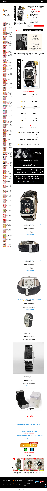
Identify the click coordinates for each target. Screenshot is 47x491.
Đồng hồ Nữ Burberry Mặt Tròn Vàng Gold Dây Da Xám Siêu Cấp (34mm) (9, 153)
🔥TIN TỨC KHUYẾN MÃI (6, 15)
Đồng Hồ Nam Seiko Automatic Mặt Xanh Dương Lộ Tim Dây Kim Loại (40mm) (29, 460)
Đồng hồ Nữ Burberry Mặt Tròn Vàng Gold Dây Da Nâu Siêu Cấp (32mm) (9, 166)
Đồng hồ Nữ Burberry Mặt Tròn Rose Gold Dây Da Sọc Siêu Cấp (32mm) (9, 134)
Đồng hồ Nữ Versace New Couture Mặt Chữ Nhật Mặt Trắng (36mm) (9, 235)
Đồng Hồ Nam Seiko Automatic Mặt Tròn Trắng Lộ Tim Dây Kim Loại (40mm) (39, 460)
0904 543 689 (20, 484)
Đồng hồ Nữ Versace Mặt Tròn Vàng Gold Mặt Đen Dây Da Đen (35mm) (9, 42)
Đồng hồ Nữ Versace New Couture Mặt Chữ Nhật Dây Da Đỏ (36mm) (9, 230)
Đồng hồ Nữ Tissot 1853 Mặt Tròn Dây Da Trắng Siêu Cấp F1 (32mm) (9, 93)
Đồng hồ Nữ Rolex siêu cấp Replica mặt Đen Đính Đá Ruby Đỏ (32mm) (9, 97)
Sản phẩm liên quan (29, 455)
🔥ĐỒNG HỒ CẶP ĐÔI (6, 11)
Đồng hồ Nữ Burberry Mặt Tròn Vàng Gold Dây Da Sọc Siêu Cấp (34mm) (9, 139)
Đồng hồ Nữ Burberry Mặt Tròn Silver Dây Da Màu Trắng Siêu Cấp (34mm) (9, 162)
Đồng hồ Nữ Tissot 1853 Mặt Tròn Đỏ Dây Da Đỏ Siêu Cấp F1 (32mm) (9, 74)
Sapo (29, 489)
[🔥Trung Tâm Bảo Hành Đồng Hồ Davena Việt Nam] (25, 483)
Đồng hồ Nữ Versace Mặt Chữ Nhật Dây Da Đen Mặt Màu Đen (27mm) (9, 23)
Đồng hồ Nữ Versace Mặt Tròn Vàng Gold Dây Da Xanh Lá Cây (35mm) (9, 51)
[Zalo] (45, 486)
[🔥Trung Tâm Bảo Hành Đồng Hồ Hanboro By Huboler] (25, 485)
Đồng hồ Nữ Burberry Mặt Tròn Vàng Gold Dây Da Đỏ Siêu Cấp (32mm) (9, 125)
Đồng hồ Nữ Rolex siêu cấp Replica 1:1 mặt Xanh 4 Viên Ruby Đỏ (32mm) (9, 121)
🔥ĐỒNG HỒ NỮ (5, 9)
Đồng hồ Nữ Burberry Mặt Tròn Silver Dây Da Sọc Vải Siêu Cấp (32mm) (9, 130)
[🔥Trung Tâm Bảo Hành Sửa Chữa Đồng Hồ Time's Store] (25, 480)
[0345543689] (45, 488)
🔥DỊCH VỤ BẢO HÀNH (6, 14)
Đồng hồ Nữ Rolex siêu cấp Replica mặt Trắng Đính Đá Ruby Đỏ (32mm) (9, 102)
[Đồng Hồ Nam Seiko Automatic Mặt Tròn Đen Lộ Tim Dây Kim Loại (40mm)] (18, 464)
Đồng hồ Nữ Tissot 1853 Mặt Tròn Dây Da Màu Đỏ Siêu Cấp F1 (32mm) (9, 65)
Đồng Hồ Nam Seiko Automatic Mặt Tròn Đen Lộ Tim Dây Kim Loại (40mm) (18, 473)
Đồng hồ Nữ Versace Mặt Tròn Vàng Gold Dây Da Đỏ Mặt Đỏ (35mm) (9, 37)
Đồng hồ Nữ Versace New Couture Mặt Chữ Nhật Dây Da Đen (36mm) (9, 239)
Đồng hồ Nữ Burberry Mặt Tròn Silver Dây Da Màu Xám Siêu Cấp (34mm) (9, 157)
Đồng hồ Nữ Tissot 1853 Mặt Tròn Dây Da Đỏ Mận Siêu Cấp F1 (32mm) (9, 55)
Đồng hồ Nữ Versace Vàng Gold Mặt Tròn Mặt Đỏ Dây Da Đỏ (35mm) (9, 46)
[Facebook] (45, 484)
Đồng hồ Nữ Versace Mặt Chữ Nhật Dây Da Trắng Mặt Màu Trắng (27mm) (9, 28)
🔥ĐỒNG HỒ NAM (5, 10)
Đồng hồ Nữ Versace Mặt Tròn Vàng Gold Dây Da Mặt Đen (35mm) (9, 33)
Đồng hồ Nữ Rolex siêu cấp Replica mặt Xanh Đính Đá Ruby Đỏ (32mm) (9, 116)
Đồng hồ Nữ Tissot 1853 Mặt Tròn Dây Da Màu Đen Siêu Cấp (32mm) (9, 88)
